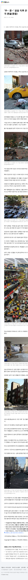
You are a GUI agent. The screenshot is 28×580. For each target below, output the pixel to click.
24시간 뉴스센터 (16, 567)
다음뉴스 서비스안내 (6, 567)
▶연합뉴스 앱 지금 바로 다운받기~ (14, 532)
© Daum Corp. (4, 574)
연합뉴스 (6, 2)
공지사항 (23, 567)
